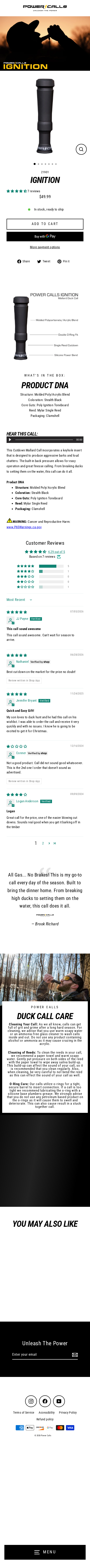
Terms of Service (23, 1412)
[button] (17, 191)
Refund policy (45, 1419)
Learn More (30, 1195)
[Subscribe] (74, 1355)
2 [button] (43, 843)
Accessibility (47, 1412)
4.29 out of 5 (56, 552)
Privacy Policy (68, 1412)
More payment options (45, 247)
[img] (17, 612)
